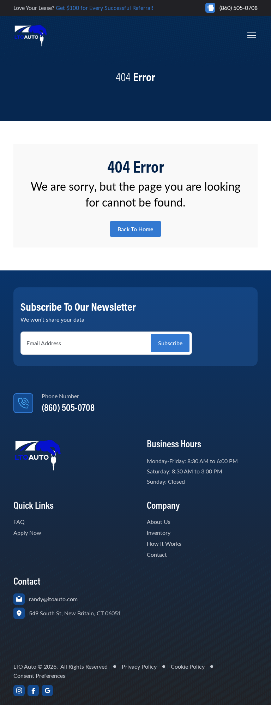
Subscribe (170, 343)
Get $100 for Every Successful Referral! (104, 7)
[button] (252, 35)
